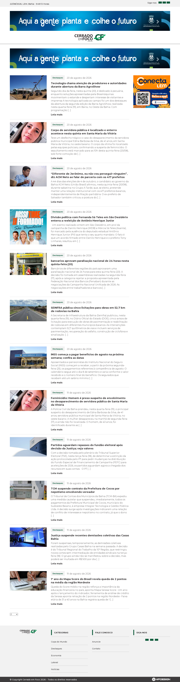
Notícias (55, 629)
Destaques (56, 609)
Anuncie (96, 602)
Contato (96, 609)
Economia (56, 616)
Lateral (54, 622)
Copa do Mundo (59, 602)
